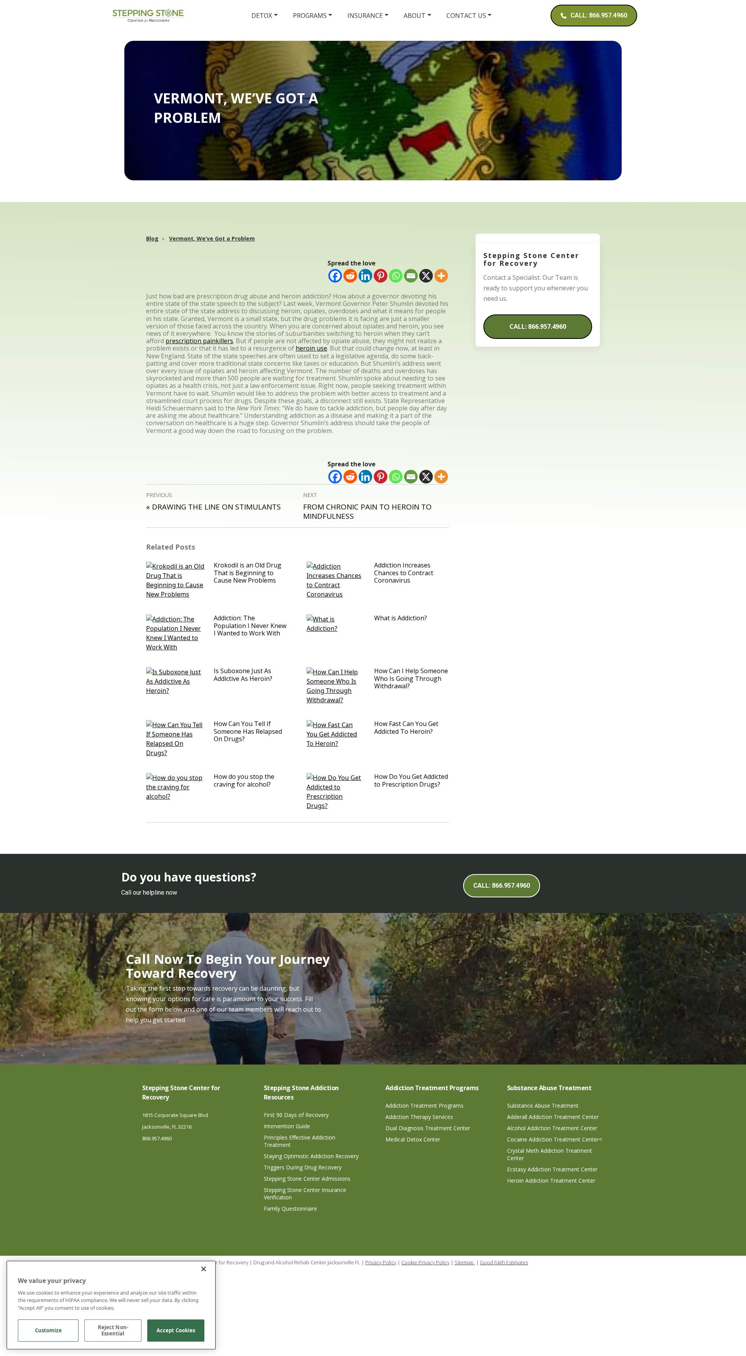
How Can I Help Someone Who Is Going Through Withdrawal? (411, 678)
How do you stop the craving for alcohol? (244, 780)
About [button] (414, 15)
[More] (441, 276)
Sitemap (465, 1262)
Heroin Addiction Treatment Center (551, 1180)
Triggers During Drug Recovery (303, 1167)
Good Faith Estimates (504, 1262)
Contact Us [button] (466, 15)
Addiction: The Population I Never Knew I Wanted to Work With (250, 625)
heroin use (311, 348)
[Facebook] (335, 276)
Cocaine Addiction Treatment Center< (554, 1139)
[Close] (203, 1268)
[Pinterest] (380, 276)
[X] (426, 276)
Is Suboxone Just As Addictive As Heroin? (243, 674)
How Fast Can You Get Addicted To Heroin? (406, 727)
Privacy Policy (380, 1262)
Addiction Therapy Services (419, 1116)
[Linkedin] (365, 276)
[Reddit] (350, 276)
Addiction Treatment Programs (424, 1105)
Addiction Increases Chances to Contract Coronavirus (403, 572)
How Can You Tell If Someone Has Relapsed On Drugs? (248, 731)
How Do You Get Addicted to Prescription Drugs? (411, 780)
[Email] (411, 276)
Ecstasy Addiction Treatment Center (552, 1169)
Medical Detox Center (412, 1139)
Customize (48, 1330)
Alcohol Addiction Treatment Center (552, 1128)
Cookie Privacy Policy (425, 1262)
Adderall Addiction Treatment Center (553, 1116)
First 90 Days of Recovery (296, 1115)
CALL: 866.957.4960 (537, 326)
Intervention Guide (287, 1126)
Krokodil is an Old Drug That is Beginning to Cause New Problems (247, 572)
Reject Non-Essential (113, 1330)
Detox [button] (261, 15)
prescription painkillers (199, 341)
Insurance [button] (365, 15)
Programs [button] (310, 15)
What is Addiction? (400, 618)
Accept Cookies (176, 1330)
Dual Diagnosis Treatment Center (427, 1128)
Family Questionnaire (290, 1208)
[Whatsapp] (396, 276)
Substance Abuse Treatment (543, 1105)
